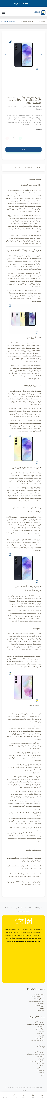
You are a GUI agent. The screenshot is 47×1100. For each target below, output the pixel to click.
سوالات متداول (19, 908)
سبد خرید (41, 1072)
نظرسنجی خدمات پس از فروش (35, 1024)
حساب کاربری (40, 1068)
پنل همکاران (40, 1070)
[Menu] (4, 12)
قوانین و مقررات (9, 908)
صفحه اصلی (41, 21)
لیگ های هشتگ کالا (38, 999)
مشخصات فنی (28, 168)
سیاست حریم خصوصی (23, 911)
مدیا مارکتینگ (16, 168)
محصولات (41, 1066)
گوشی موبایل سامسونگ (27, 21)
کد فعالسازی (40, 1026)
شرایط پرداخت (40, 1010)
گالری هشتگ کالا (39, 1006)
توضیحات (38, 168)
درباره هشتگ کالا (37, 908)
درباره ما (42, 1008)
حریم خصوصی (40, 1033)
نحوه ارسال (41, 1036)
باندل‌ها (42, 1075)
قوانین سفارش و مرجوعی (37, 1040)
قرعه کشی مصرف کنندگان (36, 1001)
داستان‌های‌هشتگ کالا (37, 997)
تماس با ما (28, 908)
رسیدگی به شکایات (39, 1022)
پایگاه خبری (41, 1004)
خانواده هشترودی (39, 994)
